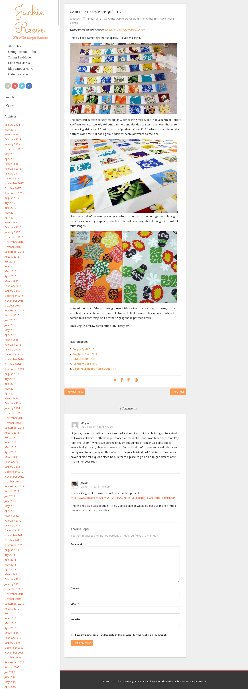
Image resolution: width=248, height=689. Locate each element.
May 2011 (10, 564)
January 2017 (12, 232)
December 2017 (14, 178)
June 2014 (10, 383)
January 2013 (12, 467)
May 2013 (10, 447)
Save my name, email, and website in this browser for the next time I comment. (121, 635)
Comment (77, 544)
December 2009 (14, 647)
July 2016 (10, 261)
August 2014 (12, 374)
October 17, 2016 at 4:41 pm (95, 486)
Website (75, 619)
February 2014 (13, 403)
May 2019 (10, 129)
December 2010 (14, 589)
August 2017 (12, 198)
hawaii (163, 18)
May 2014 (10, 388)
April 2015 (10, 335)
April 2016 (10, 276)
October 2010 (13, 598)
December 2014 (14, 354)
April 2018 (10, 159)
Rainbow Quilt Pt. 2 (85, 354)
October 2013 (13, 423)
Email (75, 603)
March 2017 (12, 222)
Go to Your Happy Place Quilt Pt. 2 (95, 12)
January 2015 (12, 349)
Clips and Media (19, 63)
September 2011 (14, 545)
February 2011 (13, 579)
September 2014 (14, 369)
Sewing (135, 18)
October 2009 (13, 657)
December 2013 (14, 413)
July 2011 (10, 554)
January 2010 (12, 642)
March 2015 (12, 339)
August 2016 (12, 256)
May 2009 (10, 682)
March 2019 (12, 134)
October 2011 (13, 540)
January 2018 (12, 173)
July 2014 (10, 379)
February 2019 (13, 139)
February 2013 (13, 462)
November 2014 (14, 359)
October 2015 (13, 305)
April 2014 (10, 393)
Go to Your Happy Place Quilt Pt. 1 (126, 29)
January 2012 (12, 525)
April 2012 (10, 510)
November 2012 (14, 476)
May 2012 (10, 506)
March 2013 (12, 457)
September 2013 (14, 427)
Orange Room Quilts (22, 52)
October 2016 (13, 247)
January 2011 (12, 584)
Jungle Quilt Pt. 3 (84, 359)
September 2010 (14, 603)
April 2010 (10, 628)
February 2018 (13, 168)
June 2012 (10, 501)
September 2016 (14, 251)
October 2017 (13, 188)
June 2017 (10, 207)
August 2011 (12, 550)
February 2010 (13, 638)
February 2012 (13, 520)
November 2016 (14, 242)
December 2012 (14, 471)
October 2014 (13, 364)
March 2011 (12, 574)
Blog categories (18, 68)
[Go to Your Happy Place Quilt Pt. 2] (115, 380)
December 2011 (14, 530)
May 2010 (10, 623)
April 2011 (10, 569)
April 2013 (10, 452)
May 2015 (10, 330)
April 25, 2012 (94, 18)
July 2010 (10, 613)
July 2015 (10, 320)
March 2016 (12, 281)
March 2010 (12, 633)
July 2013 (10, 437)
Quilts (171, 18)
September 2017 (14, 193)
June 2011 (10, 559)
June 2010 (10, 618)
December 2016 (14, 237)
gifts (156, 18)
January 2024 (12, 124)
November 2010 (14, 594)
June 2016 (10, 266)
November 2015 (14, 300)
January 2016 (12, 291)
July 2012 (10, 496)
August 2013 (12, 432)
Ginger (85, 423)
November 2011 (14, 535)
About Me (14, 46)
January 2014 (12, 408)
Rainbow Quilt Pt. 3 (85, 363)
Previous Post (74, 391)
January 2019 (12, 144)
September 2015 (14, 310)
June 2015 (10, 325)
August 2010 (12, 608)
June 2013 (10, 442)
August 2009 (12, 667)
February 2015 (13, 344)
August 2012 (12, 491)
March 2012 (12, 515)
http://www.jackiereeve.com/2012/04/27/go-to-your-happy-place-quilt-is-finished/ (123, 497)
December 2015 (14, 295)
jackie (76, 18)
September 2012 (14, 486)
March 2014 (12, 398)
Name (75, 588)
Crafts (111, 18)
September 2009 (14, 662)
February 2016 (13, 286)
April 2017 (10, 217)
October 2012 (13, 481)
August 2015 (12, 315)
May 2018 (10, 154)
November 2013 (14, 418)
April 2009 (10, 686)
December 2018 (14, 149)
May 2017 (10, 212)
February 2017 (13, 227)
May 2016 (10, 271)
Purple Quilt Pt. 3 (84, 349)
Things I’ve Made (19, 57)
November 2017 (14, 183)
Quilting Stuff (123, 18)
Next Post (178, 391)
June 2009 (10, 677)
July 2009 (10, 672)
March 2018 (12, 163)
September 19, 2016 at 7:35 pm (97, 426)
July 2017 (10, 203)
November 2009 (14, 652)
